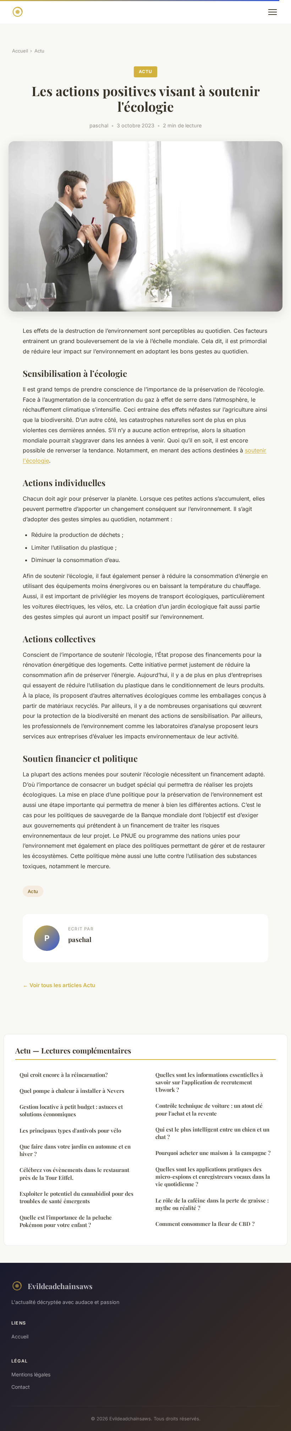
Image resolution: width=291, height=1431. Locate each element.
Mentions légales (30, 1374)
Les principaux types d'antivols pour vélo (70, 1130)
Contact (20, 1387)
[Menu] (272, 12)
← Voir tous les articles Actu (59, 985)
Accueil (20, 51)
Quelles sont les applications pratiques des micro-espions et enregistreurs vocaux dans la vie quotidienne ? (212, 1177)
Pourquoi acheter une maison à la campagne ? (212, 1152)
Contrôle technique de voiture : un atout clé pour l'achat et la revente (209, 1109)
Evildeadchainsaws (60, 1286)
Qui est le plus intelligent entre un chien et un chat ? (212, 1133)
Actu (39, 51)
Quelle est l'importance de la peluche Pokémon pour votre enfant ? (66, 1221)
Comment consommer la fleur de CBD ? (204, 1223)
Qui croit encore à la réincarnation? (64, 1074)
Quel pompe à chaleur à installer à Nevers (72, 1090)
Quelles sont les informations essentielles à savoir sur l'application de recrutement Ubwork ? (209, 1082)
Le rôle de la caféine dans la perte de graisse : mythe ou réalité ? (212, 1204)
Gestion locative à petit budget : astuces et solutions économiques (71, 1110)
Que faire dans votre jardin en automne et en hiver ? (75, 1150)
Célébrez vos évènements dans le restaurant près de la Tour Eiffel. (74, 1173)
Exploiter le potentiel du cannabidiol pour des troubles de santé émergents (76, 1197)
